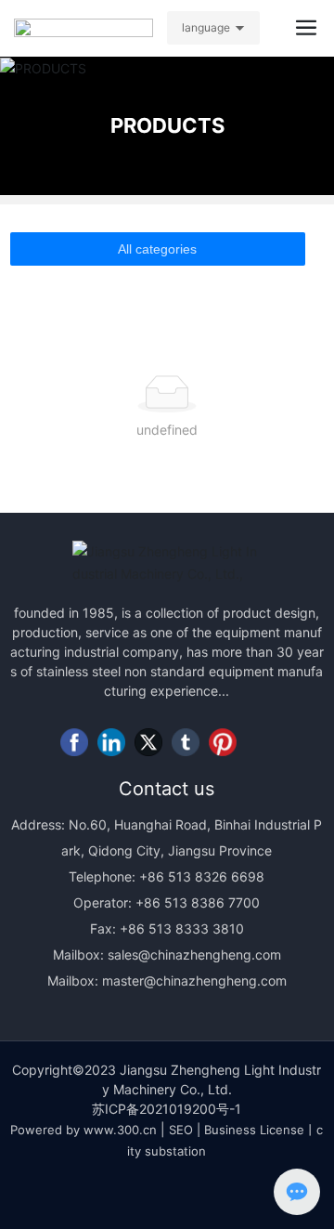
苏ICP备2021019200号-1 (166, 1109)
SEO (181, 1129)
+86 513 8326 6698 (199, 876)
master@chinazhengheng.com (194, 980)
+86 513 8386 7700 (196, 902)
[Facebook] (74, 742)
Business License (254, 1129)
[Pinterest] (223, 742)
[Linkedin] (111, 742)
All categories (157, 249)
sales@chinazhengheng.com (194, 954)
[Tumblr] (185, 742)
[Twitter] (148, 742)
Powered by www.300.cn (83, 1129)
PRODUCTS (167, 125)
